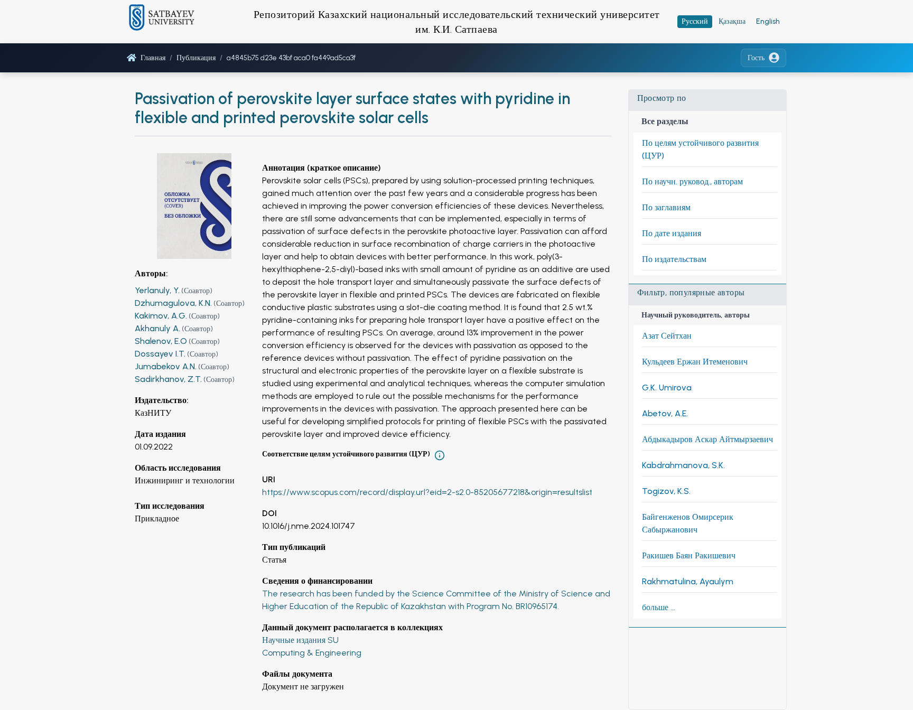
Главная (153, 57)
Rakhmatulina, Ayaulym (687, 581)
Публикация (196, 57)
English (768, 21)
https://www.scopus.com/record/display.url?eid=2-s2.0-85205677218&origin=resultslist (427, 492)
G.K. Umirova (667, 387)
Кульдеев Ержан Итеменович (695, 362)
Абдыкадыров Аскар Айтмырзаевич (707, 439)
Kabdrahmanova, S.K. (683, 465)
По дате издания (671, 233)
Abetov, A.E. (665, 413)
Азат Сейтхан (667, 336)
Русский (695, 21)
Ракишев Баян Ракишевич (688, 555)
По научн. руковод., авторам (692, 181)
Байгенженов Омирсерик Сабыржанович (687, 523)
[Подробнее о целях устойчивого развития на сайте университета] (439, 455)
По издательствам (674, 259)
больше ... (658, 607)
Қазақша (732, 21)
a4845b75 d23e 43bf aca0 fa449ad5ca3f (291, 57)
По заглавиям (666, 207)
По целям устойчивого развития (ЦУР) (700, 149)
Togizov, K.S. (666, 491)
